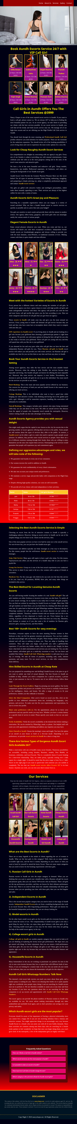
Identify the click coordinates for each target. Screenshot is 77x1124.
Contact (69, 3)
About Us (48, 3)
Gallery (62, 3)
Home (41, 3)
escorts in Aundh (20, 320)
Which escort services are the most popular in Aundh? (30, 1059)
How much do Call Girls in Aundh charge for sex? (29, 1071)
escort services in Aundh (34, 736)
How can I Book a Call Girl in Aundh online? (27, 1053)
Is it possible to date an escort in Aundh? (26, 1065)
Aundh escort (14, 435)
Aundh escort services (26, 183)
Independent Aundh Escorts (25, 904)
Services (56, 3)
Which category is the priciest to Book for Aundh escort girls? (33, 1077)
